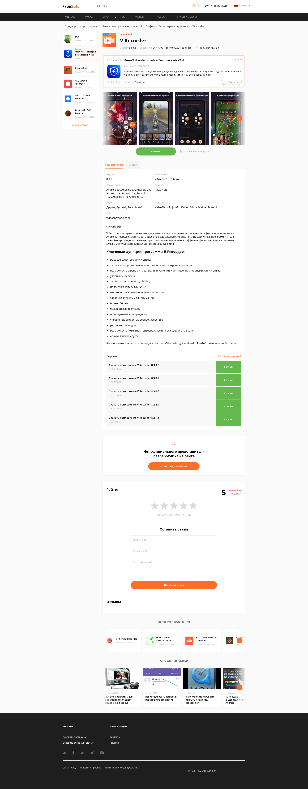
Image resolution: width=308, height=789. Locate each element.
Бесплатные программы (116, 26)
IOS (123, 16)
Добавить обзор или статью (78, 742)
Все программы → (81, 124)
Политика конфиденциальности (122, 767)
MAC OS (89, 16)
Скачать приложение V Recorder (134, 365)
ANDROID (140, 16)
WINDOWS (70, 16)
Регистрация (221, 5)
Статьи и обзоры (187, 16)
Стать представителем (174, 466)
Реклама (114, 742)
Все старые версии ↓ (229, 356)
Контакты (115, 736)
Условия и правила (90, 767)
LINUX (106, 16)
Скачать (155, 151)
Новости (162, 16)
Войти (208, 5)
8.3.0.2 (128, 47)
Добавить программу (74, 736)
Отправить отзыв (174, 584)
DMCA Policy (69, 767)
